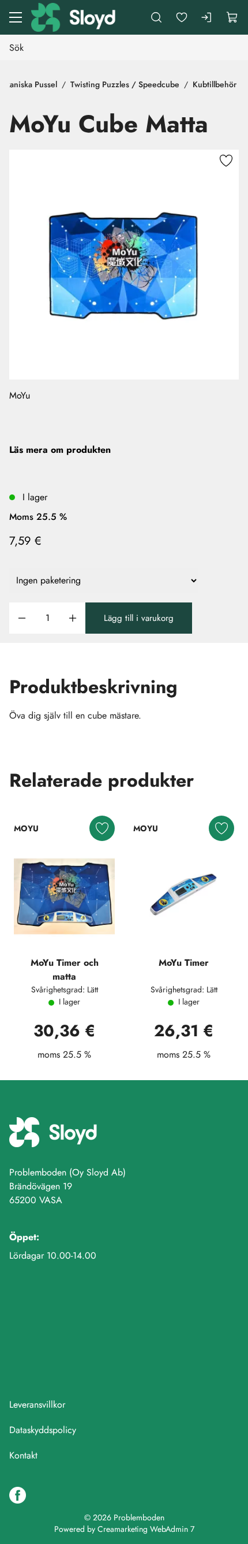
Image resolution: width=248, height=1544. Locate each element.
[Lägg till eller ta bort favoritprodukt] (226, 162)
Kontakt (23, 1455)
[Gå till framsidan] (74, 17)
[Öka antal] (72, 618)
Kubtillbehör (214, 84)
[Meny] (15, 17)
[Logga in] (207, 17)
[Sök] (156, 17)
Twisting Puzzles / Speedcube (124, 84)
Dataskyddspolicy (42, 1430)
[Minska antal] (22, 618)
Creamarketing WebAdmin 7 (145, 1529)
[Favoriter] (181, 17)
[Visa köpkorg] (232, 17)
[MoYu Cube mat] (124, 265)
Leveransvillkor (37, 1404)
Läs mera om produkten (60, 449)
